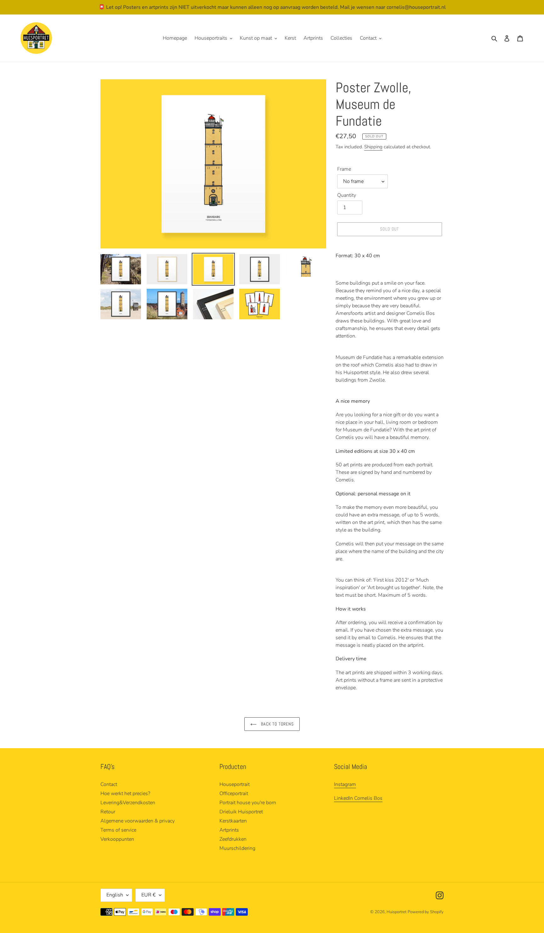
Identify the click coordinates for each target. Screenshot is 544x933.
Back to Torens (277, 724)
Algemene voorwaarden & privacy (137, 820)
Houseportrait (234, 784)
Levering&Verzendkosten (127, 802)
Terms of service (118, 830)
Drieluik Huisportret (241, 811)
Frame (344, 169)
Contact (108, 784)
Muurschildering (237, 848)
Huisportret (396, 912)
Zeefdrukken (232, 839)
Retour (107, 811)
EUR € (148, 894)
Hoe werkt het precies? (125, 793)
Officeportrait (233, 793)
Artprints (229, 830)
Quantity (346, 195)
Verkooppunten (117, 839)
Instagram (345, 784)
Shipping (373, 147)
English (114, 894)
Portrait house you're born (247, 802)
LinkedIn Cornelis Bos (358, 798)
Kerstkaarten (233, 820)
